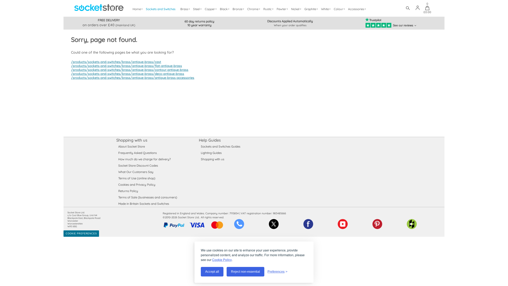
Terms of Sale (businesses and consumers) (147, 197)
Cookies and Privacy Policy (136, 184)
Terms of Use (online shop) (136, 178)
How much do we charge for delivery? (144, 159)
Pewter (281, 9)
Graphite (310, 9)
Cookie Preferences (81, 233)
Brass (184, 9)
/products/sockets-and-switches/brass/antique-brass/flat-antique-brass (126, 66)
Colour (338, 9)
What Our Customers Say (135, 172)
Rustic (267, 9)
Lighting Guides (211, 153)
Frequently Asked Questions (137, 153)
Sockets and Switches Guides (220, 146)
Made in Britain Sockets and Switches (143, 204)
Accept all (212, 271)
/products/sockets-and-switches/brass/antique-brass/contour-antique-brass (129, 70)
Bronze (237, 9)
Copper (210, 9)
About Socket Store (131, 146)
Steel (196, 9)
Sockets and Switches (160, 9)
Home (137, 9)
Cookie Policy (222, 259)
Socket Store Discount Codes (138, 165)
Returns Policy (128, 191)
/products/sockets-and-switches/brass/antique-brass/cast (116, 62)
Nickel (295, 9)
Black (224, 9)
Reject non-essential (245, 271)
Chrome (252, 9)
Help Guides (210, 140)
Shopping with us (131, 140)
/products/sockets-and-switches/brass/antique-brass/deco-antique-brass (127, 74)
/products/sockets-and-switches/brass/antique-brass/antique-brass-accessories (132, 78)
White (325, 9)
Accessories (356, 9)
